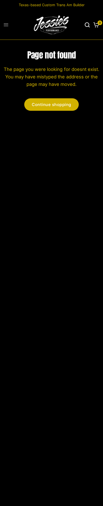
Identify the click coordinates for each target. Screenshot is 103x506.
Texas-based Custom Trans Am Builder (51, 5)
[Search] (87, 25)
